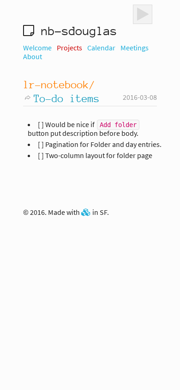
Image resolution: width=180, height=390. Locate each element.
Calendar (101, 47)
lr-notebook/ (59, 84)
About (32, 56)
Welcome (37, 47)
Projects (69, 47)
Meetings (134, 47)
